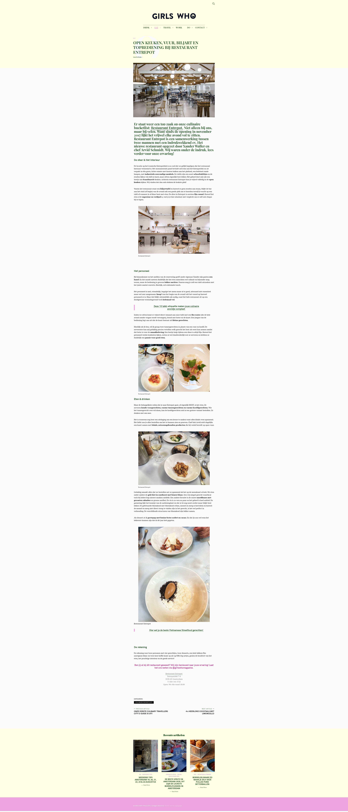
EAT (156, 27)
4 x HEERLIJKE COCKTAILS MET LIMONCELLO (200, 712)
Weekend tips (147, 774)
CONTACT (200, 27)
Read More (146, 785)
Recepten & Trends (204, 774)
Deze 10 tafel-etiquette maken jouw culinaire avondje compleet (176, 307)
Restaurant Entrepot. (167, 127)
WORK (179, 27)
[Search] (213, 3)
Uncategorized (174, 776)
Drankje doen (171, 774)
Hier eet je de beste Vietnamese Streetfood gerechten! (176, 630)
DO (188, 27)
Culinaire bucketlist (143, 702)
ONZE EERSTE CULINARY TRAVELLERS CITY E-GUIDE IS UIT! (151, 712)
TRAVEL (167, 27)
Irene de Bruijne (137, 57)
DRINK (146, 27)
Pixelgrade (178, 806)
